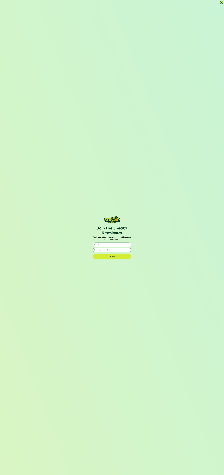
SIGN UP (112, 256)
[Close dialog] (221, 2)
